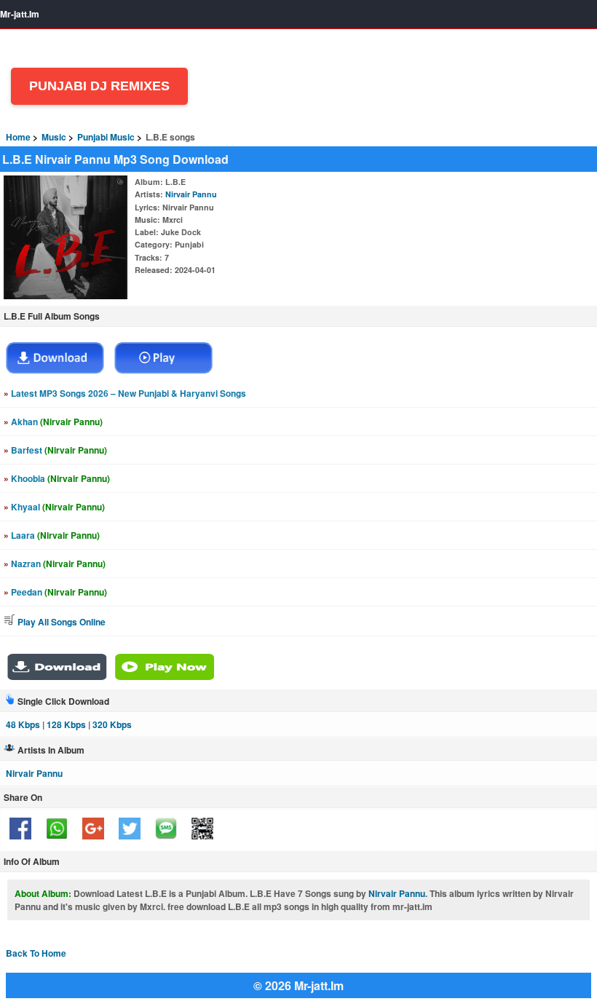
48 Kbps (23, 724)
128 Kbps (66, 724)
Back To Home (36, 953)
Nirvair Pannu (191, 194)
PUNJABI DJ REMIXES (99, 86)
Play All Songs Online (60, 621)
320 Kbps (112, 724)
